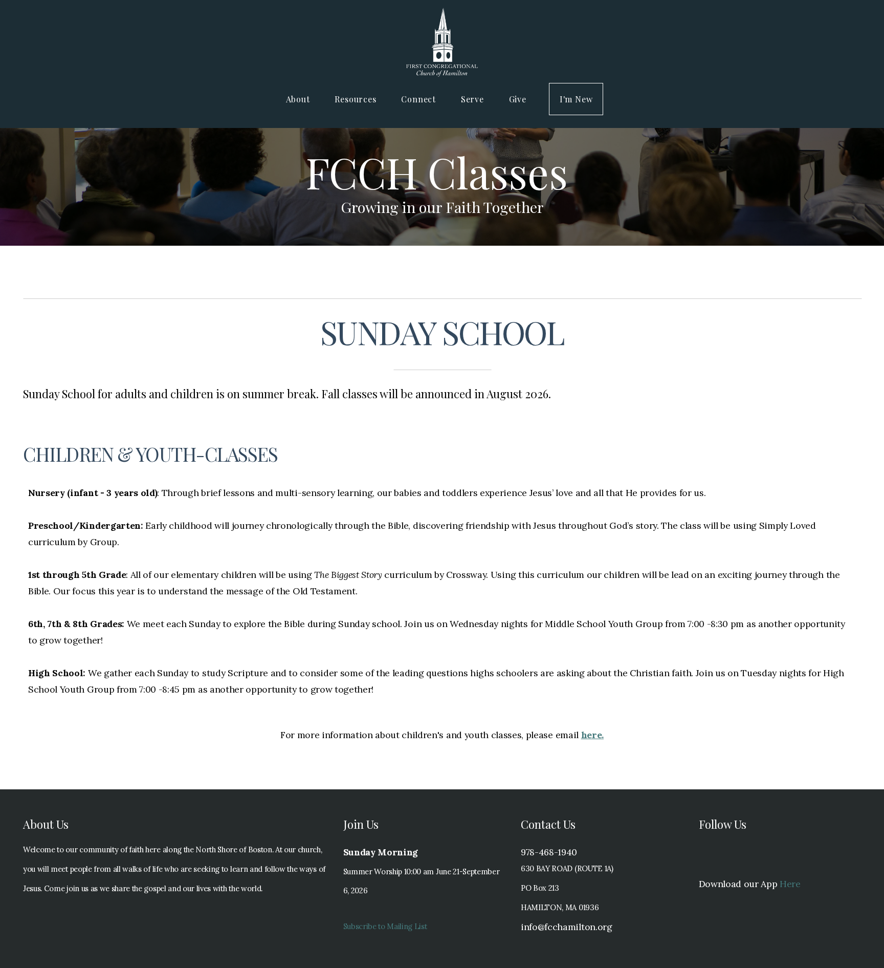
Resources (357, 99)
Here (790, 884)
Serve (474, 99)
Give (517, 99)
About (299, 99)
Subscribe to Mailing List (385, 926)
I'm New (576, 99)
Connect (419, 99)
